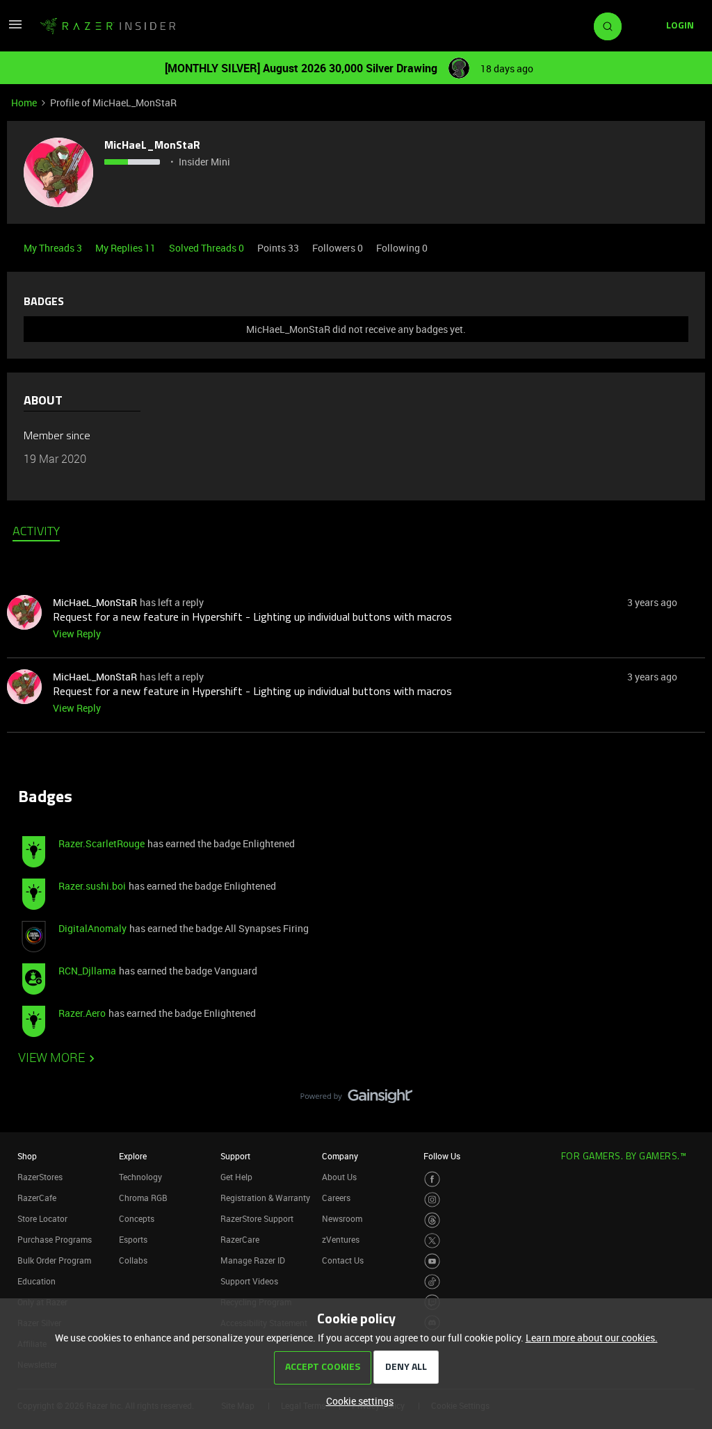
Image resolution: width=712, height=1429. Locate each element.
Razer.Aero (82, 1013)
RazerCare (239, 1239)
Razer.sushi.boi (92, 885)
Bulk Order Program (54, 1260)
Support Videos (249, 1281)
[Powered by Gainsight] (356, 1099)
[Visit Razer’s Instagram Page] (432, 1200)
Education (36, 1281)
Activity (36, 532)
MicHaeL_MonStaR (152, 146)
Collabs (133, 1260)
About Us (339, 1176)
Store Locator (42, 1218)
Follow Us (441, 1155)
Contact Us (343, 1260)
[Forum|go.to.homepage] (108, 26)
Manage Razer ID (252, 1260)
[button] (15, 28)
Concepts (136, 1218)
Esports (133, 1239)
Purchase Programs (54, 1239)
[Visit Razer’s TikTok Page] (432, 1282)
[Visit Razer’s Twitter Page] (432, 1241)
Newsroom (342, 1218)
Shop (27, 1155)
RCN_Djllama (87, 970)
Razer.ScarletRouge (101, 843)
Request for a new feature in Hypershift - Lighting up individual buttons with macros (252, 617)
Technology (140, 1176)
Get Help (236, 1176)
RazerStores (40, 1176)
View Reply (77, 633)
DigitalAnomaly (92, 928)
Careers (336, 1197)
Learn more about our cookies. (592, 1337)
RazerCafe (36, 1197)
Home (24, 102)
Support (235, 1155)
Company (340, 1155)
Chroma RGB (143, 1197)
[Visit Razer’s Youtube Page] (432, 1261)
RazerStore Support (256, 1218)
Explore (133, 1155)
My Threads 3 (54, 247)
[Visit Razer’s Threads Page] (432, 1220)
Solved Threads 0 (207, 247)
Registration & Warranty (265, 1197)
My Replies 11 (126, 247)
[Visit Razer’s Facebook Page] (432, 1179)
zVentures (340, 1239)
